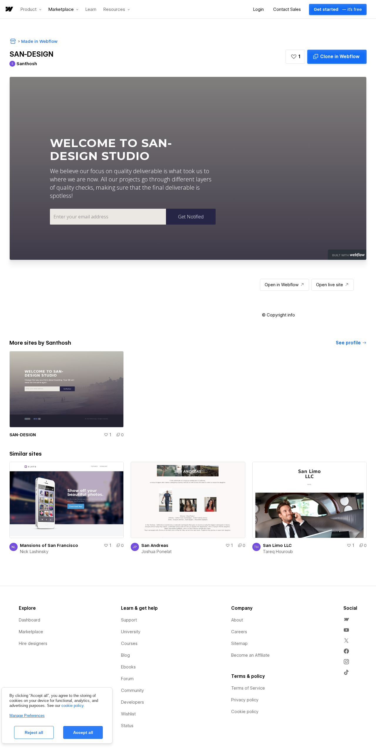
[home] (9, 9)
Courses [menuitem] (129, 643)
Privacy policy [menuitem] (244, 700)
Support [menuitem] (129, 620)
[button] (31, 9)
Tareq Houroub (278, 551)
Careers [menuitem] (239, 631)
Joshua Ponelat (156, 551)
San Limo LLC (277, 545)
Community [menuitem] (132, 690)
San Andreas (154, 545)
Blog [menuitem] (125, 655)
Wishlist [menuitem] (128, 714)
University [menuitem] (130, 631)
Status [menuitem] (127, 725)
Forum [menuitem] (127, 678)
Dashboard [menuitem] (29, 620)
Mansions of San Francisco (49, 545)
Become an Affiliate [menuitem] (250, 655)
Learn (90, 9)
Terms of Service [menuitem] (248, 688)
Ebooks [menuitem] (128, 667)
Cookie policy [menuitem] (244, 711)
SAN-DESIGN (22, 434)
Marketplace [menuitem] (31, 631)
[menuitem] (346, 619)
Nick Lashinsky (34, 551)
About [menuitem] (237, 620)
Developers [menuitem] (132, 702)
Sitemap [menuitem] (239, 643)
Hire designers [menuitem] (33, 643)
